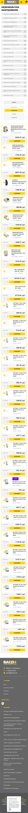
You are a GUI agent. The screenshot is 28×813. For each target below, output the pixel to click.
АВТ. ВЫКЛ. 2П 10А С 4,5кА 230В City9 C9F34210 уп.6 (18, 482)
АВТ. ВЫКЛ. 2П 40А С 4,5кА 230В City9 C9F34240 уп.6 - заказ (19, 551)
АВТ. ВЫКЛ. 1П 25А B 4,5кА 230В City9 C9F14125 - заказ (19, 410)
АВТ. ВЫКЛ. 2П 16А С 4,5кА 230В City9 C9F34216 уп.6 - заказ (19, 499)
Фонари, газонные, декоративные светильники (12, 764)
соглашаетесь (14, 803)
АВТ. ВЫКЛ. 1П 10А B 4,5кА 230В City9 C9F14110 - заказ (19, 322)
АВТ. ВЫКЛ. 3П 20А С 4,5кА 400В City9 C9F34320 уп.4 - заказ (19, 621)
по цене (14, 114)
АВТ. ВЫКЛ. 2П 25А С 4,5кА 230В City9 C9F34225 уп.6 (19, 516)
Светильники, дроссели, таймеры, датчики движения (13, 724)
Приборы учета (7, 714)
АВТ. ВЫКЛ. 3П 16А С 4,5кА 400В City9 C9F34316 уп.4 (19, 603)
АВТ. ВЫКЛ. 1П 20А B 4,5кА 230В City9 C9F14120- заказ (19, 374)
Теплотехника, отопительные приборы (14, 782)
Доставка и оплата (9, 687)
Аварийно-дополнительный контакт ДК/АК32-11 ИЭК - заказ (19, 181)
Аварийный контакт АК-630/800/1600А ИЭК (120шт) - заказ (18, 234)
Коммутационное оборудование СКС (13, 749)
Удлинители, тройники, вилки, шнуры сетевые (14, 759)
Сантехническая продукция (11, 788)
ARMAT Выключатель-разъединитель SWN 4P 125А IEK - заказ (18, 164)
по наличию (14, 117)
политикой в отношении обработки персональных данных (13, 801)
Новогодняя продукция (10, 779)
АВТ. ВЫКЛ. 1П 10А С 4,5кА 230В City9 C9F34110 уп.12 (19, 339)
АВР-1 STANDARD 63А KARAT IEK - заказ (20, 270)
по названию (14, 110)
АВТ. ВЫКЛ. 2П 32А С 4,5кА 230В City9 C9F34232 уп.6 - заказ (19, 534)
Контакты (6, 691)
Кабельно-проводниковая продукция (13, 711)
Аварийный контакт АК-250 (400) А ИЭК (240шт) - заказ (18, 216)
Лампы (5, 732)
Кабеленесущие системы (10, 752)
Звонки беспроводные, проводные (13, 772)
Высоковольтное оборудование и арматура (15, 746)
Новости (6, 694)
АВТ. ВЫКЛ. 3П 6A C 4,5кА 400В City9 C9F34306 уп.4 (19, 568)
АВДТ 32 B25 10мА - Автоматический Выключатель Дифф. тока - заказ (18, 252)
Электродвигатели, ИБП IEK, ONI (12, 735)
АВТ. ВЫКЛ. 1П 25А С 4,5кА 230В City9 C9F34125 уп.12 (19, 427)
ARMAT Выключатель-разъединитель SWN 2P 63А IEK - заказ (18, 147)
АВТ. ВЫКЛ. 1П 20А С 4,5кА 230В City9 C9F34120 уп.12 (19, 392)
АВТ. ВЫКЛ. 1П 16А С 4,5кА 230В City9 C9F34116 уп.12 (19, 357)
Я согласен (10, 809)
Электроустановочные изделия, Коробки (14, 720)
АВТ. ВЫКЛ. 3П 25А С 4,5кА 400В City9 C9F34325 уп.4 (19, 638)
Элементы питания (9, 769)
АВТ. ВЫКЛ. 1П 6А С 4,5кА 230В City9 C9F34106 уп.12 (19, 304)
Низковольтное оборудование (11, 717)
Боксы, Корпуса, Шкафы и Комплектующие (15, 739)
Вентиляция (7, 785)
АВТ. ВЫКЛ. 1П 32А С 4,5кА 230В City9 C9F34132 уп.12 (19, 445)
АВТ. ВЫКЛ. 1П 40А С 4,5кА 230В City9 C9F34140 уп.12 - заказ (19, 462)
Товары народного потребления (12, 742)
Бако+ (5, 684)
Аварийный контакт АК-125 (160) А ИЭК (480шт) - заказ (18, 199)
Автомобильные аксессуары (11, 755)
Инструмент (7, 775)
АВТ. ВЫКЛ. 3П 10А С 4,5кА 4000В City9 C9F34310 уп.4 (19, 586)
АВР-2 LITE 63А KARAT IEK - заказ (20, 287)
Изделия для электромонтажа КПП (13, 728)
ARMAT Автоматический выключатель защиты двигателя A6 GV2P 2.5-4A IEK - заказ (18, 128)
